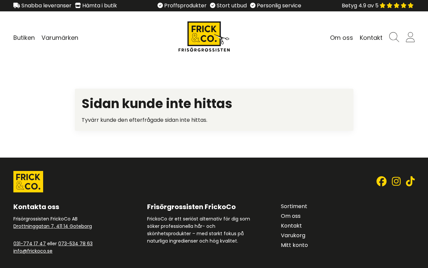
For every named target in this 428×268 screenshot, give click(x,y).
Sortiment (294, 206)
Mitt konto (294, 245)
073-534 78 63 (75, 243)
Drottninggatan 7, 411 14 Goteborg (52, 226)
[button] (394, 37)
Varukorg (293, 235)
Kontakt (371, 37)
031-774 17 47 (29, 243)
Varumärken (59, 37)
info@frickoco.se (32, 251)
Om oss (341, 37)
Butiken (24, 37)
